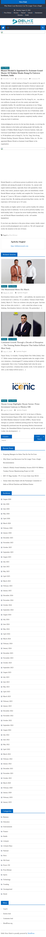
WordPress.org (7, 923)
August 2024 (7, 615)
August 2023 (7, 672)
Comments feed (8, 918)
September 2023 (8, 667)
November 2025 (8, 542)
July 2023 (6, 677)
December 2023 (8, 653)
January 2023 (7, 706)
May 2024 (6, 629)
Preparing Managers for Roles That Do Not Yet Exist (20, 454)
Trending (6, 884)
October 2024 (7, 605)
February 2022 (7, 759)
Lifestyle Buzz (7, 846)
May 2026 (6, 514)
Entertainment (38, 13)
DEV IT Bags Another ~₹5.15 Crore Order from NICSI (21, 476)
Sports (5, 875)
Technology (6, 879)
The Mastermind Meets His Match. (15, 289)
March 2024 (7, 639)
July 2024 (6, 619)
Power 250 (6, 865)
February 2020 (7, 788)
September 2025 (8, 552)
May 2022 (6, 744)
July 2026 (6, 504)
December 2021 (8, 768)
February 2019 (7, 797)
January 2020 (7, 792)
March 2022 (7, 754)
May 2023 (6, 687)
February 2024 (7, 643)
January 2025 (7, 590)
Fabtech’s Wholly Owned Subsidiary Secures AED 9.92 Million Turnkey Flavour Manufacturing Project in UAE (23, 469)
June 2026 (6, 509)
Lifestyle (30, 13)
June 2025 (6, 566)
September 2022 (8, 725)
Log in (5, 909)
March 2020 (7, 783)
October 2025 (7, 547)
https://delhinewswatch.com (19, 246)
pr (8, 235)
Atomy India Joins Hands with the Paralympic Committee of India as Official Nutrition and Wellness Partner (22, 482)
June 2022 (6, 740)
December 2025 (8, 538)
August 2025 (7, 557)
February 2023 (7, 701)
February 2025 (7, 586)
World (5, 894)
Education (20, 15)
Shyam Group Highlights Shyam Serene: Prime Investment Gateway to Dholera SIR (20, 405)
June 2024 (6, 624)
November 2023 (8, 658)
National (23, 13)
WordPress (31, 933)
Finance (5, 831)
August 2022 (7, 730)
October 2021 (7, 778)
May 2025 (6, 571)
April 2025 (6, 576)
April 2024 (6, 634)
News (5, 855)
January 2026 (7, 533)
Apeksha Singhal (22, 78)
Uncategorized (7, 889)
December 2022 (8, 711)
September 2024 (8, 610)
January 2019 (7, 802)
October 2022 (7, 720)
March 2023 (7, 696)
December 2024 (8, 595)
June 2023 (6, 682)
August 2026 (7, 499)
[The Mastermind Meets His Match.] (23, 271)
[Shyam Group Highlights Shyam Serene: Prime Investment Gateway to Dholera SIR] (23, 385)
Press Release (7, 13)
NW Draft (6, 860)
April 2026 (6, 518)
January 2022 (7, 764)
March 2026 (7, 523)
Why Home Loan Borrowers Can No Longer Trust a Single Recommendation (22, 461)
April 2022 (6, 749)
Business (16, 13)
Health (27, 15)
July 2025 (6, 562)
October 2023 (7, 663)
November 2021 (8, 773)
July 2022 (6, 735)
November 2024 (8, 600)
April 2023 (6, 691)
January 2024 (7, 648)
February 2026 (7, 528)
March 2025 (7, 581)
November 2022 (8, 716)
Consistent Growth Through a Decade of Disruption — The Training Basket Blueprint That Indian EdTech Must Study (23, 345)
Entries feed (7, 914)
